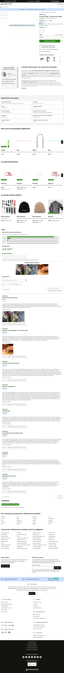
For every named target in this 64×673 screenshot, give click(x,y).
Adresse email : (36, 565)
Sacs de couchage (5, 548)
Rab (2, 520)
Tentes (2, 543)
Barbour (18, 523)
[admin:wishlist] (61, 41)
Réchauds (19, 532)
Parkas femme (4, 534)
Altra (18, 516)
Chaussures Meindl (37, 546)
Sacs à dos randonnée (22, 534)
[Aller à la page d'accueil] (40, 12)
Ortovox (2, 518)
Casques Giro (51, 534)
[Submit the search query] (62, 7)
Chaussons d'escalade (22, 543)
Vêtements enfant (36, 532)
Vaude (34, 522)
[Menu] (1, 7)
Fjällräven (35, 516)
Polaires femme (4, 536)
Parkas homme (4, 539)
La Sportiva (3, 522)
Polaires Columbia (36, 543)
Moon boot (19, 520)
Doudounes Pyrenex (37, 539)
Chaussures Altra (52, 543)
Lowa (2, 523)
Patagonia (3, 516)
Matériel (47, 12)
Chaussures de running (22, 541)
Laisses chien (51, 539)
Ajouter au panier (50, 41)
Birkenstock (50, 522)
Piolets (18, 536)
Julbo (49, 516)
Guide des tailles (59, 34)
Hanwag (50, 520)
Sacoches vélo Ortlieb (53, 541)
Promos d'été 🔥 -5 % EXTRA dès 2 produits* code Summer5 (32, 9)
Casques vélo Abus (52, 546)
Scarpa (34, 520)
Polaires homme (4, 541)
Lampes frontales (4, 546)
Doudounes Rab (51, 536)
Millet (18, 518)
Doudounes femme (5, 532)
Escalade (42, 12)
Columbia (35, 518)
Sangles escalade (53, 12)
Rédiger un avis (54, 18)
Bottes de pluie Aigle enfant (38, 536)
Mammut (42, 14)
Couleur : (42, 27)
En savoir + (24, 88)
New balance (51, 518)
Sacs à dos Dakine (36, 548)
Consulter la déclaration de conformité (42, 112)
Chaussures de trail (21, 539)
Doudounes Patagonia (53, 548)
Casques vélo (20, 546)
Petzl (49, 523)
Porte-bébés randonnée (22, 548)
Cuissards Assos (51, 532)
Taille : (40, 34)
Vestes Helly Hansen (37, 541)
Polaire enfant (36, 534)
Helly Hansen (19, 522)
